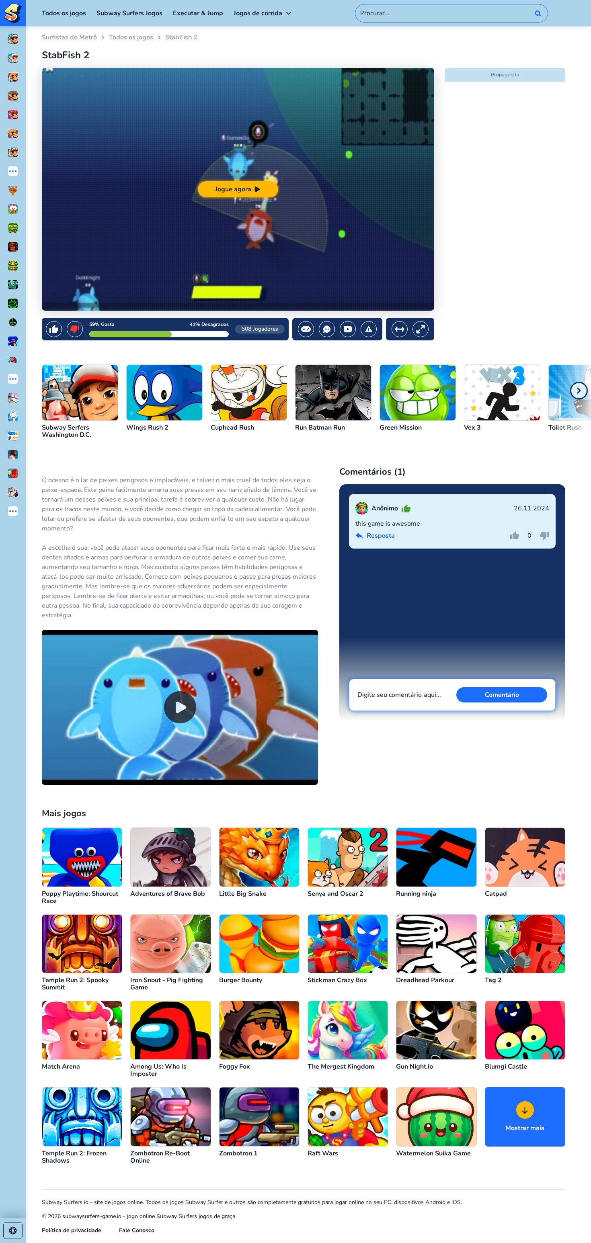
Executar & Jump (198, 13)
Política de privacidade (71, 1230)
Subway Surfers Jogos (129, 13)
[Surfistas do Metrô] (13, 13)
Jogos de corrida (258, 13)
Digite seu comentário (399, 694)
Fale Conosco (136, 1230)
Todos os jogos (64, 13)
